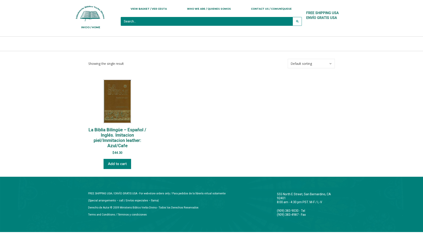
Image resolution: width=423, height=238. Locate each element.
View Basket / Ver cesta (149, 8)
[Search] (297, 21)
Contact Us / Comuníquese (271, 8)
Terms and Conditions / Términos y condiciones (117, 214)
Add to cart (117, 164)
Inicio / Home (90, 27)
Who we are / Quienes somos (209, 8)
